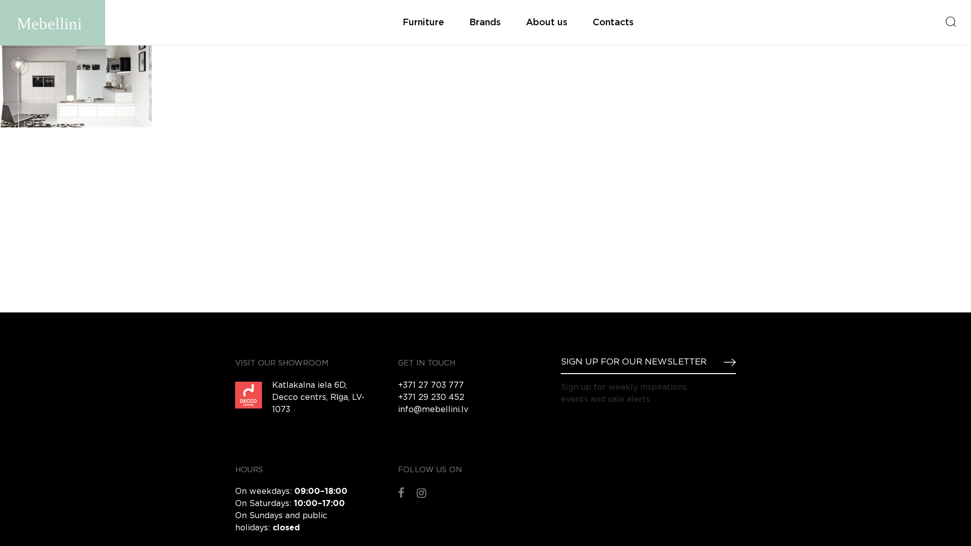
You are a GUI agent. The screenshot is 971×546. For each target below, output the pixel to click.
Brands (485, 23)
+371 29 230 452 (431, 397)
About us (546, 23)
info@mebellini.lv (433, 410)
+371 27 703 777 (431, 385)
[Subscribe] (726, 362)
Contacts (613, 23)
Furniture (423, 23)
